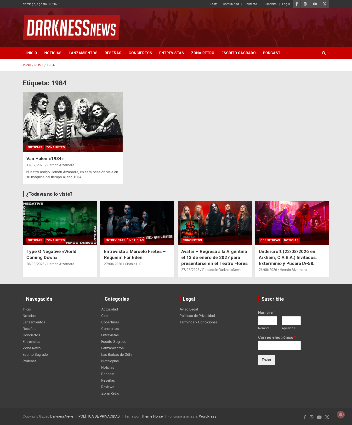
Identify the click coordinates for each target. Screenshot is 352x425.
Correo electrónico (277, 337)
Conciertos (140, 53)
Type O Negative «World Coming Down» (51, 254)
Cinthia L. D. (133, 264)
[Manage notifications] (341, 414)
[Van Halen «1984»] (73, 122)
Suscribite (270, 4)
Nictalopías (110, 361)
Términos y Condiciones (199, 322)
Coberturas (270, 240)
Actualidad (109, 309)
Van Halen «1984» (45, 158)
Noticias (53, 53)
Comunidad (231, 4)
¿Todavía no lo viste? (49, 194)
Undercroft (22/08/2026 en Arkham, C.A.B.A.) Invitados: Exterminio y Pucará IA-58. (288, 257)
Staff (213, 4)
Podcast (271, 53)
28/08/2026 (35, 264)
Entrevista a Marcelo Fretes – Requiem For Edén (135, 254)
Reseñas (113, 53)
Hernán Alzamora (60, 165)
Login (286, 4)
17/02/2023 (35, 165)
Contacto (250, 4)
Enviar (266, 360)
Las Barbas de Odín (116, 354)
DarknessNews (62, 416)
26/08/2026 (268, 270)
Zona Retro (202, 53)
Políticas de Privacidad (197, 316)
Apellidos (288, 328)
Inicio (31, 53)
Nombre (266, 312)
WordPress (207, 416)
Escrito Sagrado (238, 53)
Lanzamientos (83, 53)
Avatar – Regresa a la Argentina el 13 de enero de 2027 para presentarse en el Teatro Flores (214, 257)
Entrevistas (171, 53)
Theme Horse (152, 416)
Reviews (107, 387)
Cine (104, 316)
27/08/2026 (113, 264)
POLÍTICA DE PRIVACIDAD (99, 416)
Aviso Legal (189, 309)
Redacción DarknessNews (221, 270)
